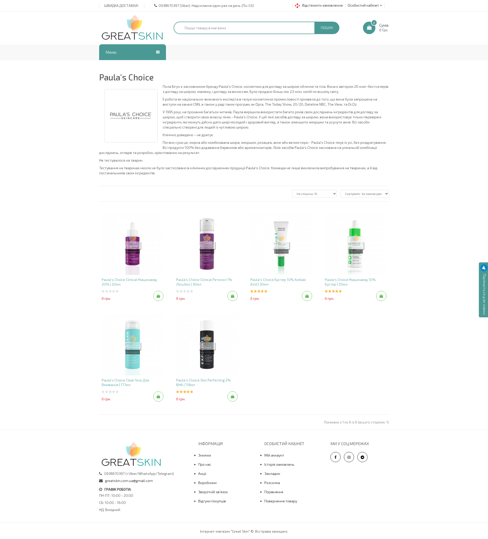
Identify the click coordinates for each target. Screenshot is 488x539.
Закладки (272, 473)
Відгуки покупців (212, 501)
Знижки (204, 455)
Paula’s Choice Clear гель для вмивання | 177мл (125, 382)
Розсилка (272, 482)
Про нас (204, 464)
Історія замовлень (279, 464)
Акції (202, 473)
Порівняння (273, 492)
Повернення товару (280, 501)
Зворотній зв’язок (213, 492)
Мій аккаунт (274, 455)
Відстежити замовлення (321, 5)
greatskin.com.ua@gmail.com (129, 480)
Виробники (207, 482)
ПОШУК (327, 27)
